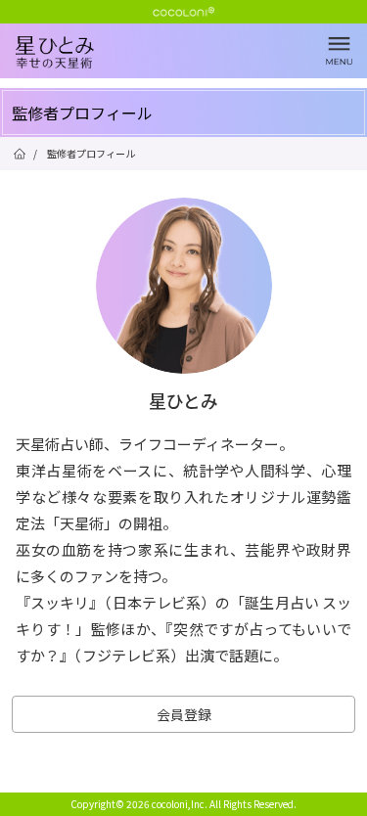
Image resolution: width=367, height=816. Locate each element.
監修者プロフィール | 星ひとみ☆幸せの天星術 (191, 68)
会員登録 (184, 714)
